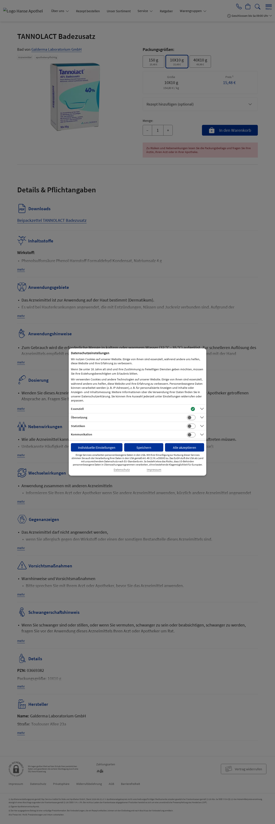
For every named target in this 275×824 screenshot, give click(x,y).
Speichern (143, 447)
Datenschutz (122, 470)
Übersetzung (79, 417)
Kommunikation (81, 434)
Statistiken (78, 426)
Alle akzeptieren (184, 447)
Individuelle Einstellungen (96, 447)
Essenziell (77, 409)
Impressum (154, 470)
